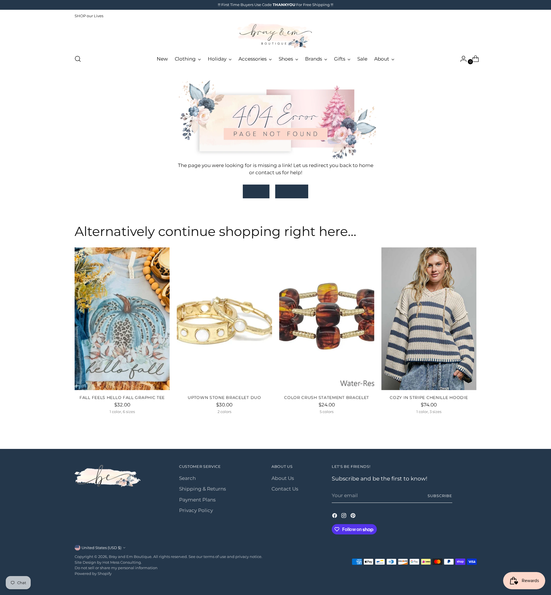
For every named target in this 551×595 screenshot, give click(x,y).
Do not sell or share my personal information (116, 567)
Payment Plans (197, 500)
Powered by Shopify (93, 573)
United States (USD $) (101, 547)
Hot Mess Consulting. (122, 562)
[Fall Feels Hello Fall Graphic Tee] (122, 318)
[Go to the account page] (461, 59)
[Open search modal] (78, 59)
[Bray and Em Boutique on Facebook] (335, 517)
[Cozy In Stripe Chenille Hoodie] (428, 318)
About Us (282, 478)
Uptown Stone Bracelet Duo (224, 397)
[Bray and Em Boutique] (275, 35)
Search (187, 478)
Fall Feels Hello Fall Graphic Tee (122, 397)
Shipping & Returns (202, 489)
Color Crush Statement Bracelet (326, 397)
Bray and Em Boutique (130, 556)
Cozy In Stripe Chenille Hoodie (429, 397)
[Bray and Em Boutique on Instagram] (344, 517)
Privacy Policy (196, 510)
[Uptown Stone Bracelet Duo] (224, 318)
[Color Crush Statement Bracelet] (326, 318)
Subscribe (440, 495)
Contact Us (284, 489)
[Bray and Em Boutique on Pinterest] (353, 517)
